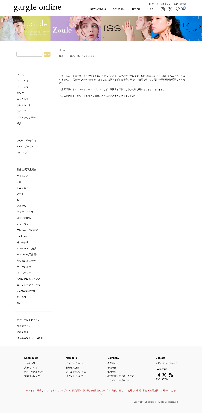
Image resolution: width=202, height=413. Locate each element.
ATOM (165, 379)
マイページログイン (161, 4)
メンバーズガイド (74, 363)
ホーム (62, 50)
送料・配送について (34, 372)
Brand (136, 9)
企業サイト (113, 363)
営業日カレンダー (33, 376)
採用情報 (111, 372)
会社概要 (111, 367)
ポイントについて (74, 376)
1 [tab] (98, 37)
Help (150, 9)
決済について (31, 367)
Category (119, 9)
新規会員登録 (180, 4)
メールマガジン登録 (76, 372)
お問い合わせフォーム (167, 363)
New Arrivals (98, 9)
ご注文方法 (29, 363)
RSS (158, 379)
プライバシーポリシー (118, 380)
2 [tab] (103, 37)
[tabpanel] (28, 28)
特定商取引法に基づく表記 (120, 376)
